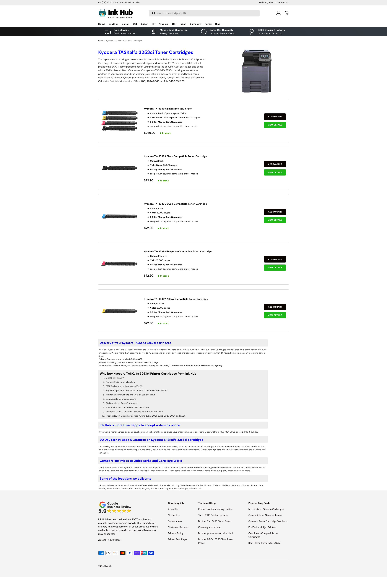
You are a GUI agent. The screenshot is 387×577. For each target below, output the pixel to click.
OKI (174, 24)
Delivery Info (266, 2)
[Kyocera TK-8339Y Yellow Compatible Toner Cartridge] (119, 311)
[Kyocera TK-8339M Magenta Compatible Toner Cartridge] (119, 263)
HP (153, 24)
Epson (144, 24)
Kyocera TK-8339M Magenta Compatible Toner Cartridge (178, 251)
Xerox (208, 24)
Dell (135, 24)
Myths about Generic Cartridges (266, 509)
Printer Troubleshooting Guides (215, 509)
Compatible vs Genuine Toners (265, 515)
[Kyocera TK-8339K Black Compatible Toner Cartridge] (119, 168)
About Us (173, 509)
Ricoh (183, 24)
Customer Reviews (178, 527)
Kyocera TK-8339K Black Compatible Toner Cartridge (175, 156)
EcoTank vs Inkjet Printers (262, 527)
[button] (287, 13)
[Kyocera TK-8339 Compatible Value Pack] (119, 120)
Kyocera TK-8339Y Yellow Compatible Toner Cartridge (176, 299)
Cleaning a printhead (209, 527)
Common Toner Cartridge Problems (267, 521)
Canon (125, 24)
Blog (217, 24)
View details (275, 124)
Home (101, 24)
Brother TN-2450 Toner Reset (214, 521)
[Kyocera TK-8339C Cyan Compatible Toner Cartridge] (119, 215)
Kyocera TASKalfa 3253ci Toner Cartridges (124, 41)
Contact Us (283, 2)
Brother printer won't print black (216, 533)
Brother (113, 24)
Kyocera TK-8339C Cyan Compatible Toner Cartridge (175, 203)
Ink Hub (108, 566)
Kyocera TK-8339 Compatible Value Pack (168, 108)
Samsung (195, 24)
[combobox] (204, 13)
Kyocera (163, 24)
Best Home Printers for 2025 (264, 543)
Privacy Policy (175, 533)
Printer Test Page (177, 539)
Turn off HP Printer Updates (213, 515)
